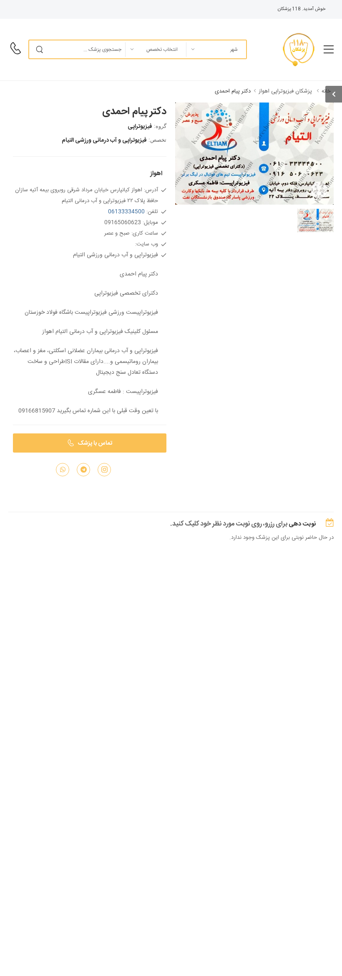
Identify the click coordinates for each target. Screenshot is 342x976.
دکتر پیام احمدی (233, 91)
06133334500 (126, 211)
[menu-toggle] (329, 50)
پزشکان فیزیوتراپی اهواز (285, 91)
